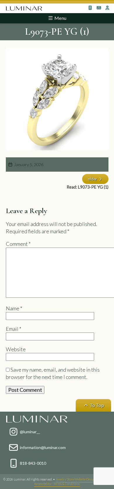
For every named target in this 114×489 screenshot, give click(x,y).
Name (14, 308)
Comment (18, 244)
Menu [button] (59, 18)
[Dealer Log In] (107, 8)
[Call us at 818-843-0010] (90, 8)
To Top (96, 405)
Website (16, 349)
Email (13, 329)
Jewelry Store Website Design (76, 479)
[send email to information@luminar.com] (98, 8)
